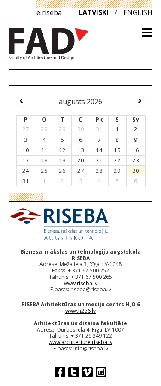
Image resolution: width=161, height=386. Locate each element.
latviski (94, 12)
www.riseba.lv (80, 283)
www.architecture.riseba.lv (80, 342)
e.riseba (49, 12)
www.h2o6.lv (80, 310)
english (137, 12)
